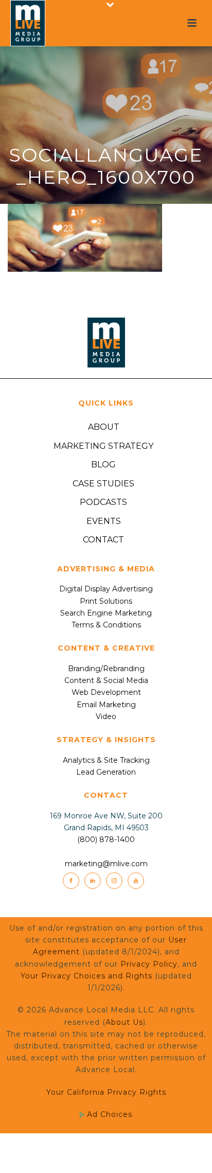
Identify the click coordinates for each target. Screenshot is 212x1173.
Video (106, 716)
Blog (103, 464)
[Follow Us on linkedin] (92, 880)
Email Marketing (106, 704)
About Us (124, 1022)
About (103, 427)
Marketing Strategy (103, 446)
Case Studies (103, 483)
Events (103, 521)
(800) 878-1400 (106, 839)
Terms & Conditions (106, 624)
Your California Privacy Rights (106, 1092)
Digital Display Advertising (106, 588)
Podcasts (103, 502)
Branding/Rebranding (106, 668)
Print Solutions (106, 601)
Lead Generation (106, 772)
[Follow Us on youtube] (136, 880)
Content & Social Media (106, 680)
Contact (103, 540)
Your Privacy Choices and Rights (86, 976)
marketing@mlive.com (106, 863)
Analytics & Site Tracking (106, 760)
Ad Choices (108, 1114)
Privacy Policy (149, 964)
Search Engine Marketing (106, 613)
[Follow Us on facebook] (71, 880)
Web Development (106, 692)
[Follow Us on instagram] (114, 880)
